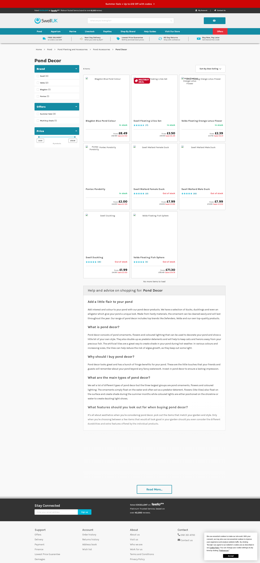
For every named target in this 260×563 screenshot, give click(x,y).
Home (39, 49)
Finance (39, 549)
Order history (89, 534)
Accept (231, 556)
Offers (38, 534)
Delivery (39, 539)
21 (147, 194)
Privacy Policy (137, 559)
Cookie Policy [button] (214, 548)
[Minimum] (39, 137)
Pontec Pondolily (95, 189)
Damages (40, 559)
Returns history (90, 539)
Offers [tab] (41, 107)
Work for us (136, 549)
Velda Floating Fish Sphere (149, 257)
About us (135, 534)
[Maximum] (75, 137)
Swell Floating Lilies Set (147, 120)
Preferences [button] (224, 551)
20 (195, 194)
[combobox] (128, 20)
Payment (39, 544)
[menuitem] (39, 31)
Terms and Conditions (142, 554)
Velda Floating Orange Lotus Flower (201, 120)
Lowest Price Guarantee (47, 554)
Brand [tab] (41, 69)
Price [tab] (40, 131)
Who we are (136, 544)
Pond (50, 49)
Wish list (87, 549)
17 (146, 125)
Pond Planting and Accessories (73, 49)
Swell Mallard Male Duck (195, 189)
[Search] (171, 20)
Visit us (134, 539)
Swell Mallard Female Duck (149, 189)
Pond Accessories (102, 49)
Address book (89, 544)
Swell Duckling (94, 257)
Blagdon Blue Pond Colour (101, 120)
